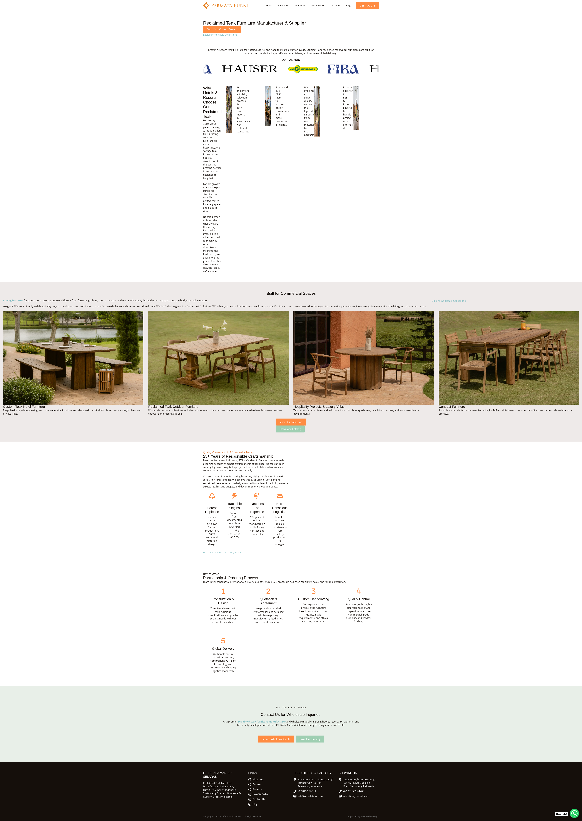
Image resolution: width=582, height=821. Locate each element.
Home (269, 5)
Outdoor (298, 5)
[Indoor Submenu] (288, 6)
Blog (348, 5)
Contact (336, 5)
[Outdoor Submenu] (305, 6)
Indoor (281, 5)
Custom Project (318, 5)
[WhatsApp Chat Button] (574, 813)
